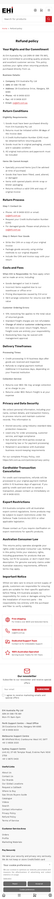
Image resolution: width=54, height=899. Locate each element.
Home (4, 28)
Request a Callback (11, 787)
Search (5, 806)
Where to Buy (9, 791)
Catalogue (7, 798)
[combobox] (27, 19)
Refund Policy (9, 817)
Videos (5, 802)
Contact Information (12, 809)
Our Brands (7, 780)
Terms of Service (10, 820)
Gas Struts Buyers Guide (14, 794)
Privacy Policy (9, 813)
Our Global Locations (12, 783)
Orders (5, 834)
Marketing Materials (12, 842)
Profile (5, 838)
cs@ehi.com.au (20, 103)
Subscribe (43, 689)
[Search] (49, 19)
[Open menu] (49, 10)
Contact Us (7, 776)
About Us (6, 772)
